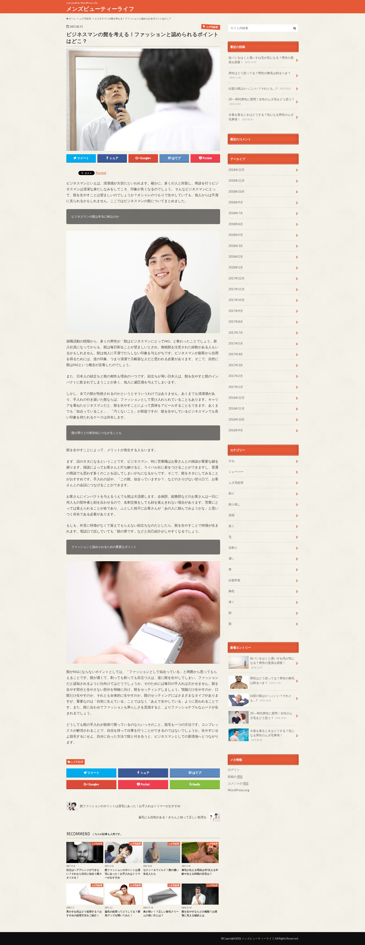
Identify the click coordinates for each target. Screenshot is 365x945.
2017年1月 (236, 387)
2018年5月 (236, 235)
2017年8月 (236, 321)
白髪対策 (234, 580)
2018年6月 (236, 224)
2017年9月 (236, 311)
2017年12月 (237, 278)
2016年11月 (237, 408)
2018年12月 (237, 170)
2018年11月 (237, 180)
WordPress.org (238, 790)
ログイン (234, 769)
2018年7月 (236, 213)
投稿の (235, 776)
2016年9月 (236, 430)
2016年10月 (237, 419)
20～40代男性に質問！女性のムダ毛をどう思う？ (261, 101)
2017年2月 (236, 376)
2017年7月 (236, 332)
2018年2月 (236, 256)
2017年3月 (236, 365)
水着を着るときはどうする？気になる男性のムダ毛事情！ (261, 117)
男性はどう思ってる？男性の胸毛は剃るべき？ (260, 75)
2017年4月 (236, 354)
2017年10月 (237, 300)
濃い (231, 558)
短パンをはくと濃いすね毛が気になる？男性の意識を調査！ (261, 60)
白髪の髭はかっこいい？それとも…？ (260, 88)
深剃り (233, 547)
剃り (231, 493)
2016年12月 (237, 397)
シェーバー (236, 471)
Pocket (101, 173)
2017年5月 (236, 343)
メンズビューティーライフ (100, 8)
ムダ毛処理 (77, 761)
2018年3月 (236, 246)
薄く (231, 602)
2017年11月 (237, 289)
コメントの (238, 783)
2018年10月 (237, 191)
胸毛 (231, 591)
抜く (231, 526)
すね (231, 461)
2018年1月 (236, 267)
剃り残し (234, 504)
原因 (231, 515)
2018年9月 (236, 202)
